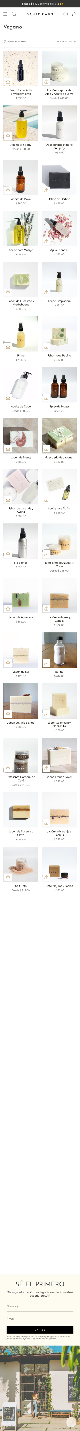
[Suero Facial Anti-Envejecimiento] (20, 68)
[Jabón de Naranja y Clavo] (20, 809)
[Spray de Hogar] (59, 384)
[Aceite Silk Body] (20, 123)
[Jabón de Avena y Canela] (59, 595)
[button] (14, 14)
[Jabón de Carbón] (59, 177)
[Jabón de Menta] (20, 435)
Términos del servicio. (46, 1338)
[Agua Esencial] (59, 228)
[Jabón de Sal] (20, 650)
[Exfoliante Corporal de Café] (20, 755)
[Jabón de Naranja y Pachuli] (59, 809)
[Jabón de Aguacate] (20, 595)
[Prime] (20, 334)
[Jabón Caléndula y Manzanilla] (59, 701)
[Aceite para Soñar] (59, 486)
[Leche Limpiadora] (59, 279)
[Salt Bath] (20, 864)
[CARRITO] (74, 14)
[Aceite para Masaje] (20, 228)
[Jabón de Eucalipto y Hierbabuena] (20, 279)
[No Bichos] (20, 541)
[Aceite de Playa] (20, 177)
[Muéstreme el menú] (5, 14)
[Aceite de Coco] (20, 384)
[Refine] (59, 650)
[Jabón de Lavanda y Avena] (20, 486)
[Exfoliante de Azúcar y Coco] (59, 541)
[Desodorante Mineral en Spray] (59, 123)
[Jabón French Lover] (59, 755)
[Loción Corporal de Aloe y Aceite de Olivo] (59, 68)
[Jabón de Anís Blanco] (20, 701)
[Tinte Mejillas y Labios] (59, 864)
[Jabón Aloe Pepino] (59, 334)
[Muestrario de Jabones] (59, 435)
